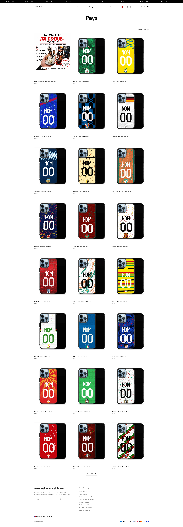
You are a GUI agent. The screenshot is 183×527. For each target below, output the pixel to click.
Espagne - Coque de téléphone (120, 246)
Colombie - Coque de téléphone (42, 246)
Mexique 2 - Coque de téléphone (81, 411)
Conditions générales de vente (86, 499)
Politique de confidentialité (85, 497)
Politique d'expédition (84, 505)
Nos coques (103, 7)
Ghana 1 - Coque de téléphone (42, 357)
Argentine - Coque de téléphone (42, 191)
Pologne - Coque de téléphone (42, 467)
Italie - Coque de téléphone (80, 357)
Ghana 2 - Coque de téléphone (120, 301)
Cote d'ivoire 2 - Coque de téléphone (121, 191)
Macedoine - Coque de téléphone (43, 411)
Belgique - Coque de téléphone (81, 191)
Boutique (112, 7)
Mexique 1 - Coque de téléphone (120, 411)
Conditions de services (84, 510)
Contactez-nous (82, 491)
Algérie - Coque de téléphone (81, 81)
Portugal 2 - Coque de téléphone (81, 467)
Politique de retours (84, 502)
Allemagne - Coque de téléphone (120, 136)
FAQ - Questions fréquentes (85, 507)
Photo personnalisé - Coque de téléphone (45, 81)
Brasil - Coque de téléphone (119, 81)
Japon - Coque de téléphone (119, 357)
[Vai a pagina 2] (95, 474)
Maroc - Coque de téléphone (80, 246)
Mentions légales (83, 494)
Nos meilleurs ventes (78, 7)
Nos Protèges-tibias (92, 7)
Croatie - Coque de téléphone (81, 136)
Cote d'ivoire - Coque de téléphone (82, 301)
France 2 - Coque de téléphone (42, 136)
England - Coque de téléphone (42, 301)
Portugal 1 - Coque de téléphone (120, 467)
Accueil (68, 7)
